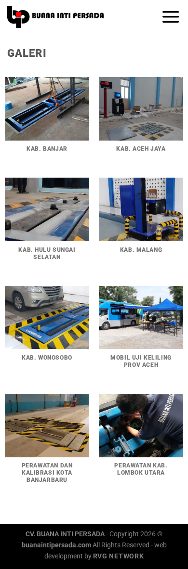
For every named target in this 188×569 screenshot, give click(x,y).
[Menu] (171, 16)
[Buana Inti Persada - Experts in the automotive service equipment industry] (55, 17)
